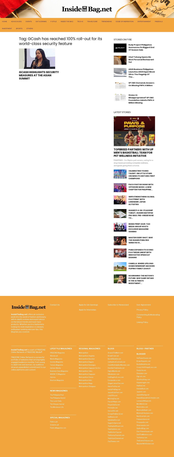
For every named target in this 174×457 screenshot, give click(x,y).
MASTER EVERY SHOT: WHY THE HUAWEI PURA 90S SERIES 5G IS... (141, 240)
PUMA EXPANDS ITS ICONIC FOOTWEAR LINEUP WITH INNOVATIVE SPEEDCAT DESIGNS (141, 254)
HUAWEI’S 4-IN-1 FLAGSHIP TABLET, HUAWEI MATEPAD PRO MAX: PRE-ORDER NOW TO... (141, 214)
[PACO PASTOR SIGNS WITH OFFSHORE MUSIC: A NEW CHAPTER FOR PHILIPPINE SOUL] (120, 187)
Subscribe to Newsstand (118, 305)
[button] (160, 9)
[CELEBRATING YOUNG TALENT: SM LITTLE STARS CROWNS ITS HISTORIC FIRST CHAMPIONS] (120, 174)
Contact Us (55, 305)
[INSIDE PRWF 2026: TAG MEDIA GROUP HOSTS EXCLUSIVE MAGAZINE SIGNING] (120, 227)
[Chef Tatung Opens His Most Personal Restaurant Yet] (120, 60)
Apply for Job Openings (88, 305)
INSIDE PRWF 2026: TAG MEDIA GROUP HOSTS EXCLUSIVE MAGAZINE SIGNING (139, 228)
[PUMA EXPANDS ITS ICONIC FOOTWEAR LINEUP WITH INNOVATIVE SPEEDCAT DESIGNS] (120, 253)
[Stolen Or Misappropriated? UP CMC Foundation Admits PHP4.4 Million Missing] (120, 97)
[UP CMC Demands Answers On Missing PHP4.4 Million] (120, 85)
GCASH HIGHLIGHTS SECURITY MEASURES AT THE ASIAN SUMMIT (39, 75)
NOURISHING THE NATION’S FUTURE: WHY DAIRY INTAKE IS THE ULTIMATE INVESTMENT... (141, 279)
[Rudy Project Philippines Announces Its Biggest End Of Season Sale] (120, 48)
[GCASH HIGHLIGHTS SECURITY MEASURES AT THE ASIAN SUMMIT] (39, 59)
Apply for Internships (87, 310)
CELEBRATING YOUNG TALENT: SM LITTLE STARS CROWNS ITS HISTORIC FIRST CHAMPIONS (142, 175)
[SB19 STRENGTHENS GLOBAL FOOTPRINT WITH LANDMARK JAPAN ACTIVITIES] (120, 199)
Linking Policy (142, 322)
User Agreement (144, 305)
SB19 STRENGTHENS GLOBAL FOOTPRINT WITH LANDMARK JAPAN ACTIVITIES (142, 200)
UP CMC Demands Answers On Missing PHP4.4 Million (141, 84)
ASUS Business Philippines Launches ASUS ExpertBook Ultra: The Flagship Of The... (142, 73)
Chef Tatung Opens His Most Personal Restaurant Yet (141, 59)
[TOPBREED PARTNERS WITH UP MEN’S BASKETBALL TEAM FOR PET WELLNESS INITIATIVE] (134, 131)
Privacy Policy (142, 310)
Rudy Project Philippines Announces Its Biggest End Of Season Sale (141, 47)
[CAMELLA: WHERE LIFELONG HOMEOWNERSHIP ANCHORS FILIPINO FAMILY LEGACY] (120, 266)
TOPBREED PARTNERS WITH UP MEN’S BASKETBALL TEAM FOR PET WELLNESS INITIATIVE (133, 153)
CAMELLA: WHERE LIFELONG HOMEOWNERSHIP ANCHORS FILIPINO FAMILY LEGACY (142, 266)
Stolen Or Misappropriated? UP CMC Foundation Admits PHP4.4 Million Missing (141, 99)
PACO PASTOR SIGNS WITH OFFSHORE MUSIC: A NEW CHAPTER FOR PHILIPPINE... (141, 187)
